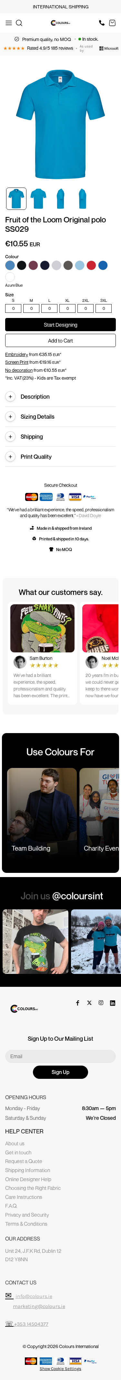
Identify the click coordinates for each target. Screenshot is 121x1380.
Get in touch (18, 1152)
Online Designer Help (28, 1179)
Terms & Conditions (26, 1224)
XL (67, 301)
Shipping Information (27, 1170)
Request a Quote (23, 1161)
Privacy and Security (27, 1214)
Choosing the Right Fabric (33, 1188)
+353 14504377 (31, 1324)
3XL (103, 301)
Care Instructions (23, 1197)
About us (15, 1143)
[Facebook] (78, 1003)
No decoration (19, 370)
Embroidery (16, 354)
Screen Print (16, 362)
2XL (85, 301)
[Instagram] (101, 1003)
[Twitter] (89, 1003)
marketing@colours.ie (39, 1306)
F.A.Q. (11, 1205)
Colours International (79, 1346)
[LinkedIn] (112, 1003)
